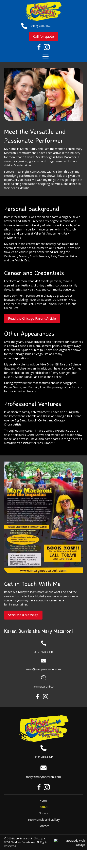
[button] (37, 697)
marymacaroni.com (43, 686)
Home (43, 800)
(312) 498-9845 (41, 26)
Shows (43, 813)
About (44, 807)
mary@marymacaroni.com (43, 669)
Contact (43, 826)
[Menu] (45, 56)
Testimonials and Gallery (44, 819)
